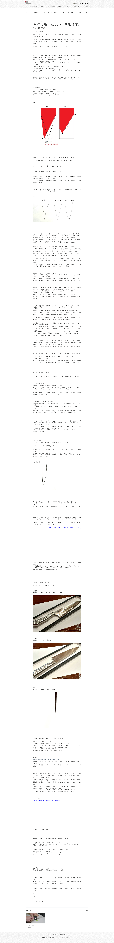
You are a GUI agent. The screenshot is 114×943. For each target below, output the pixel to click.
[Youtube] (85, 3)
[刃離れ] (35, 918)
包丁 (34, 893)
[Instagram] (83, 3)
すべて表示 (85, 910)
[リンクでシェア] (43, 901)
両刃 (38, 893)
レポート (35, 896)
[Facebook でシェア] (33, 901)
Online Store (78, 3)
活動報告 (70, 12)
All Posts (28, 12)
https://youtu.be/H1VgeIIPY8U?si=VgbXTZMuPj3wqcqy (46, 800)
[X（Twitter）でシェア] (36, 901)
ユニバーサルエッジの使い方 (50, 12)
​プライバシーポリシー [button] (64, 937)
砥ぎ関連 (36, 12)
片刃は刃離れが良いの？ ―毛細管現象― (35, 926)
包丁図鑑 (78, 12)
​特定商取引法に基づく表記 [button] (48, 937)
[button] (86, 12)
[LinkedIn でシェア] (39, 901)
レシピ (63, 12)
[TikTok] (87, 3)
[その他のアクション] (80, 21)
